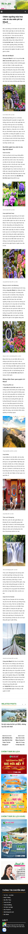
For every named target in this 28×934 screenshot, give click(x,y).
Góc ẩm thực (7, 900)
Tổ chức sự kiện (8, 907)
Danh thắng (7, 897)
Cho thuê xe (7, 909)
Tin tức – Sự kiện (8, 895)
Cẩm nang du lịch (9, 912)
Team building (8, 904)
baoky (4, 23)
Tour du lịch (7, 902)
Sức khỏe (6, 914)
